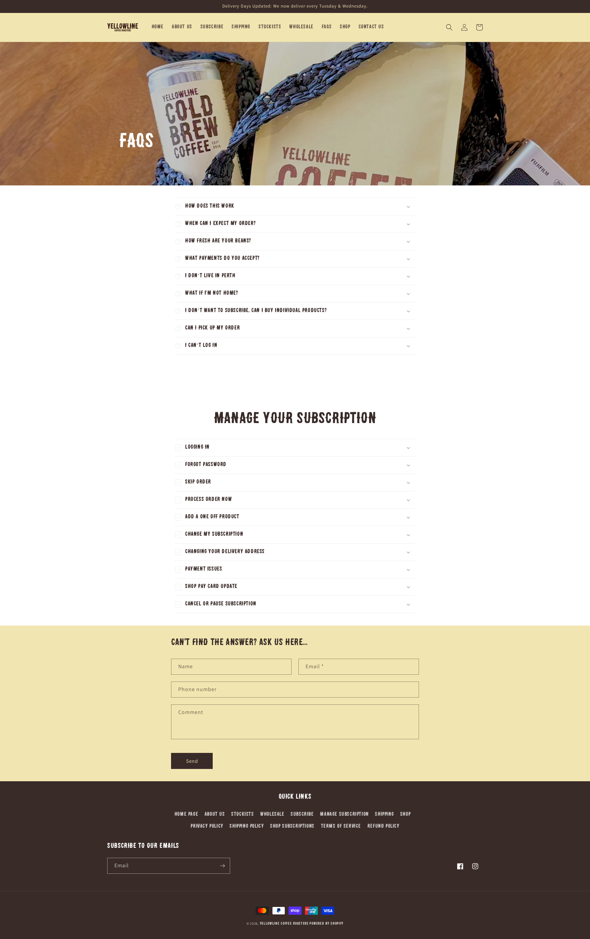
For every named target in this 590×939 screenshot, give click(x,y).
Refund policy (383, 826)
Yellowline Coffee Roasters (284, 924)
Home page (186, 814)
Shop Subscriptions (292, 826)
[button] (449, 27)
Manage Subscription (344, 814)
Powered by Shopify (326, 924)
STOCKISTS (242, 814)
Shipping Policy (246, 826)
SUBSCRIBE (302, 814)
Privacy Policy (207, 826)
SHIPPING (384, 814)
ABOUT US (215, 814)
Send (192, 761)
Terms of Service (341, 826)
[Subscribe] (222, 866)
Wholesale (272, 814)
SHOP (405, 814)
